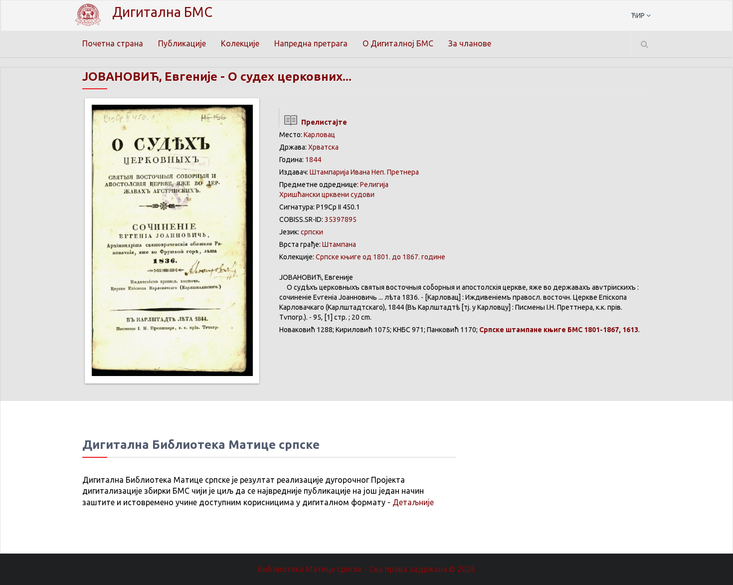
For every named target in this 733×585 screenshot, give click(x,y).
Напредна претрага (311, 43)
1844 (313, 160)
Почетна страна (112, 43)
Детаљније (413, 502)
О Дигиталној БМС (398, 43)
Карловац (319, 135)
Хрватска (323, 147)
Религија (374, 185)
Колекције (240, 43)
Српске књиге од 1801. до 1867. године (380, 257)
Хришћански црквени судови (326, 194)
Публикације (182, 43)
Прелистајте (322, 122)
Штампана (339, 244)
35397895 (341, 219)
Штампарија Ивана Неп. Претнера (364, 172)
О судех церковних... (290, 76)
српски (312, 232)
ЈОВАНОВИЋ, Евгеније (149, 76)
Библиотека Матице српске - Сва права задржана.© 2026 (366, 569)
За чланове (469, 43)
